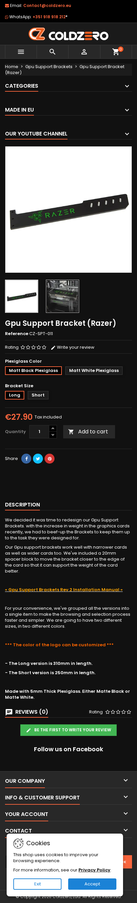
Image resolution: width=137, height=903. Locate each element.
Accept (92, 884)
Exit (37, 884)
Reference (16, 334)
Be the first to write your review (72, 730)
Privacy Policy (94, 870)
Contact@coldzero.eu (47, 5)
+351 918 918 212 (50, 17)
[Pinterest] (50, 459)
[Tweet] (38, 459)
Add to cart (88, 431)
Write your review (75, 347)
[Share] (26, 459)
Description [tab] (22, 504)
